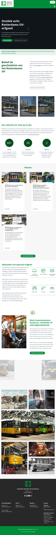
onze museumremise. (33, 134)
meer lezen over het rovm (37, 87)
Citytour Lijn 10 (33, 75)
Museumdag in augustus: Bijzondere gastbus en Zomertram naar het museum (41, 187)
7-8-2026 (6, 184)
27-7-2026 (35, 184)
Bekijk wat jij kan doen (37, 353)
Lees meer (7, 208)
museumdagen (37, 65)
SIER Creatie (33, 531)
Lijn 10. (10, 134)
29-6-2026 (7, 226)
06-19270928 (47, 514)
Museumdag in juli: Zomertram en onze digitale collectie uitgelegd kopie (13, 229)
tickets (52, 2)
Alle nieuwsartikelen (28, 256)
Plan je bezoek (7, 40)
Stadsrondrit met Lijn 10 (20, 40)
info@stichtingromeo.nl (49, 509)
